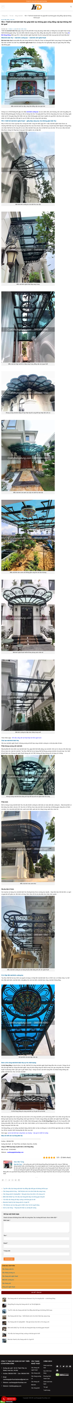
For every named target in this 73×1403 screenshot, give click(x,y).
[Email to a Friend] (12, 1180)
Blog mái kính (19, 15)
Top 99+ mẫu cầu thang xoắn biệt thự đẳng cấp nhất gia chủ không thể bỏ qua (25, 1188)
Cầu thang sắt (35, 1381)
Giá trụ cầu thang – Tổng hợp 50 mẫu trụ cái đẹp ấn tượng (19, 1207)
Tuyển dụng (46, 1390)
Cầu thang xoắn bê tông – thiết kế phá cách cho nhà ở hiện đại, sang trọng (24, 1191)
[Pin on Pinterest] (15, 1180)
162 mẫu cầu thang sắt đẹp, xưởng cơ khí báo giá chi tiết (19, 1199)
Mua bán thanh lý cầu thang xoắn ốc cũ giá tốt (16, 1202)
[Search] (71, 6)
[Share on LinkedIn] (18, 1180)
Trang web (7, 1251)
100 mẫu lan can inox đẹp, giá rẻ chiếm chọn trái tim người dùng (21, 1205)
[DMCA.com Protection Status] (62, 1374)
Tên (5, 1235)
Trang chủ (4, 15)
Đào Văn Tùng (23, 29)
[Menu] (3, 6)
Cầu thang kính (35, 1388)
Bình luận (7, 1220)
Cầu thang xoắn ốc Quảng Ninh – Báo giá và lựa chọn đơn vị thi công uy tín (24, 1194)
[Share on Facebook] (6, 1180)
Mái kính (33, 1384)
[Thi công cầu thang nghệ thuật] (36, 7)
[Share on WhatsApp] (2, 1180)
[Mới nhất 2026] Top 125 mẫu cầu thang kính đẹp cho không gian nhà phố (24, 1197)
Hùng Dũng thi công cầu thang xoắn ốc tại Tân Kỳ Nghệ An (24, 1304)
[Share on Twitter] (9, 1180)
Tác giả (45, 1387)
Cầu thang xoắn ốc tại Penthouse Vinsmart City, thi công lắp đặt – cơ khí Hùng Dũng (31, 1298)
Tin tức (11, 15)
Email (6, 1243)
